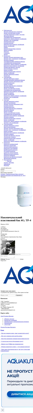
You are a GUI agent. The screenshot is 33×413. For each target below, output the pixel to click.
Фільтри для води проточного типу (13, 57)
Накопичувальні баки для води (12, 48)
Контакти (6, 165)
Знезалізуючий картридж (10, 147)
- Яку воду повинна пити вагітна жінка (11, 336)
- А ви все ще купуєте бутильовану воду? (12, 341)
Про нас (9, 161)
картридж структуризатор (11, 152)
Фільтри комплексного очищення (13, 31)
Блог (2, 330)
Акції (2, 316)
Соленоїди (7, 53)
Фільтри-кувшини (9, 60)
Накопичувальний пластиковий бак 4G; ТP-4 (13, 175)
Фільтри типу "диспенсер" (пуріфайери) (15, 58)
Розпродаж (7, 75)
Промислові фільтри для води (12, 67)
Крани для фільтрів (9, 46)
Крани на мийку (8, 50)
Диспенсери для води (10, 137)
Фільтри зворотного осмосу (11, 74)
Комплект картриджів (10, 145)
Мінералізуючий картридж (11, 154)
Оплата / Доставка (9, 162)
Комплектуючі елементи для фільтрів (14, 44)
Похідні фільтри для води (11, 68)
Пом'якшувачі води (9, 41)
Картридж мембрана (9, 155)
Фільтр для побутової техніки (12, 33)
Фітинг (6, 54)
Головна (3, 174)
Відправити (19, 295)
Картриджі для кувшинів (10, 148)
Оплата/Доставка (5, 327)
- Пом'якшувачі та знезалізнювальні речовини (16, 321)
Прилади (6, 51)
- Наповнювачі (8, 323)
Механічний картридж (10, 158)
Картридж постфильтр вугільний (13, 157)
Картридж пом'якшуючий (11, 144)
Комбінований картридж (10, 149)
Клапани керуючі (8, 43)
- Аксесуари (7, 324)
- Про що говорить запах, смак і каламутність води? (15, 333)
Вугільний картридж (9, 151)
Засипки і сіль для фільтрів (11, 40)
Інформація (7, 164)
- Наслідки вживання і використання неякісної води (15, 338)
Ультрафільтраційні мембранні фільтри (14, 61)
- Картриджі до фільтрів (10, 320)
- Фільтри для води (9, 319)
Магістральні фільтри (9, 103)
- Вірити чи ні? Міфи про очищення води (12, 344)
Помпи (6, 47)
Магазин (11, 316)
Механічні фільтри (9, 36)
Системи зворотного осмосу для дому (14, 34)
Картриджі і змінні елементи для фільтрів (15, 39)
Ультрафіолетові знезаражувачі (12, 37)
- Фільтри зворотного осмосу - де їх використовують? (15, 346)
